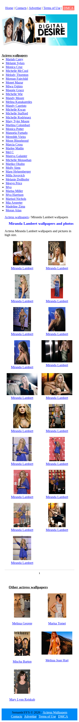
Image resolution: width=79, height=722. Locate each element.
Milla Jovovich (15, 175)
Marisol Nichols (16, 198)
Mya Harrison (14, 194)
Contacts (21, 8)
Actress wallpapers (17, 217)
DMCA (69, 8)
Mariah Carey (14, 59)
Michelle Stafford (17, 113)
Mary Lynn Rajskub (22, 699)
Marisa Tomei (57, 623)
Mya (9, 187)
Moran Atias (13, 210)
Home (9, 8)
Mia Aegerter (14, 202)
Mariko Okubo (15, 164)
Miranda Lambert (22, 268)
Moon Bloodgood (17, 140)
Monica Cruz (14, 67)
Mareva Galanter (16, 156)
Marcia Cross (14, 144)
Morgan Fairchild (17, 78)
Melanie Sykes (15, 63)
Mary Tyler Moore (17, 121)
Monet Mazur (14, 82)
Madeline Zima (15, 206)
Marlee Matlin (15, 148)
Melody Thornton (17, 75)
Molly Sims (13, 167)
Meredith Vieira (16, 137)
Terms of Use (52, 8)
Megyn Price (14, 183)
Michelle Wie (14, 94)
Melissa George (22, 623)
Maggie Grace (15, 90)
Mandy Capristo (16, 105)
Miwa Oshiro (14, 86)
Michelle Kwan (16, 109)
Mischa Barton (22, 661)
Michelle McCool (17, 70)
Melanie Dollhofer (17, 179)
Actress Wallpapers (55, 712)
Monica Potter (15, 129)
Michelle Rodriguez (18, 117)
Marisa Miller (14, 191)
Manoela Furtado (17, 132)
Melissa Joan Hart (57, 660)
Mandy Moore (15, 98)
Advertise (35, 8)
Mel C (10, 152)
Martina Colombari (18, 125)
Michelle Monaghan (18, 160)
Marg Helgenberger (18, 171)
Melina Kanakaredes (19, 102)
